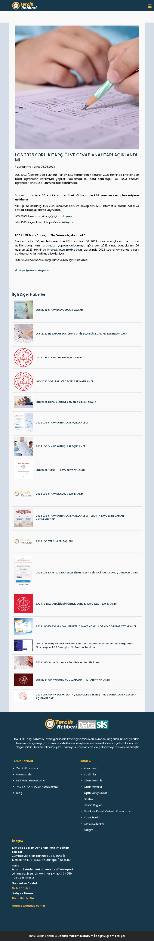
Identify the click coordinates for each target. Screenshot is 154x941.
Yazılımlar (90, 774)
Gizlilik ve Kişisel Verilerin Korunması (107, 811)
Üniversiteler (24, 774)
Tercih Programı (27, 768)
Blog (19, 793)
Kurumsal (90, 768)
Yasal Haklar (92, 817)
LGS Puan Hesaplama (30, 780)
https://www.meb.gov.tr (64, 250)
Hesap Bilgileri (93, 805)
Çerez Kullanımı (94, 824)
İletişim (89, 830)
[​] (149, 6)
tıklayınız (65, 216)
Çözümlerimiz (93, 780)
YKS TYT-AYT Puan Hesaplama (37, 787)
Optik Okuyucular (95, 793)
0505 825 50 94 (23, 898)
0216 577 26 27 (22, 888)
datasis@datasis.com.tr (28, 906)
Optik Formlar (93, 787)
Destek (88, 799)
